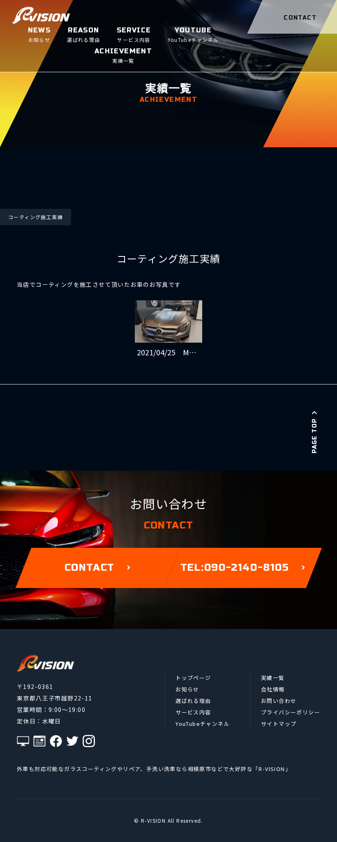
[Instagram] (89, 741)
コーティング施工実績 (35, 216)
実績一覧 (273, 678)
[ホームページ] (39, 741)
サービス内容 (193, 712)
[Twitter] (72, 741)
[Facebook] (56, 741)
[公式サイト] (23, 741)
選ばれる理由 (193, 701)
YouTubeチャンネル (202, 724)
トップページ (193, 678)
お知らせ (187, 689)
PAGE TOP (314, 435)
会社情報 (273, 689)
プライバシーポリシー (290, 712)
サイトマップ (278, 724)
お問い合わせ (278, 701)
